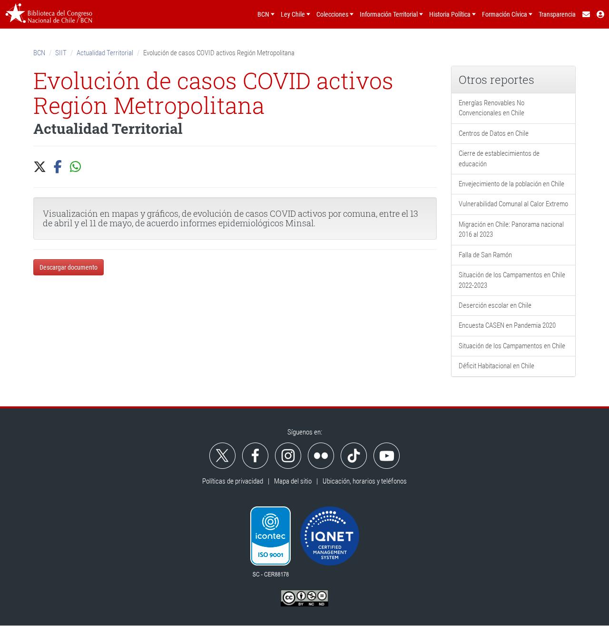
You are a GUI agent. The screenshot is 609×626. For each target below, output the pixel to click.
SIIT (61, 53)
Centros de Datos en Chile (494, 133)
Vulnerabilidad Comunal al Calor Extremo (513, 204)
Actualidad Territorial (105, 53)
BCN (39, 53)
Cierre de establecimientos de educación (499, 158)
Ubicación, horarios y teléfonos (365, 481)
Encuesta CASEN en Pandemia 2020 (507, 325)
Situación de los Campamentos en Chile (512, 346)
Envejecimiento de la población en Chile (511, 184)
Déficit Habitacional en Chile (496, 366)
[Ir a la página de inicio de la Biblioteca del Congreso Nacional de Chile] (49, 14)
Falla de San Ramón (485, 255)
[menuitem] (586, 14)
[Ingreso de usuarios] (601, 14)
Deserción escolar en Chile (495, 305)
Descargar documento (68, 267)
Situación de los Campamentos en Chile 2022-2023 (512, 280)
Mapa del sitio (293, 481)
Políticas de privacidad (232, 481)
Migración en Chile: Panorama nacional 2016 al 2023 (511, 229)
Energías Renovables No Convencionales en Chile (491, 108)
